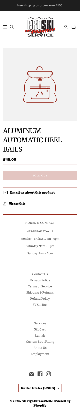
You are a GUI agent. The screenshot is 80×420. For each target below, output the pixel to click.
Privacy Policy (40, 280)
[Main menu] (5, 27)
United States (38, 388)
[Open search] (12, 27)
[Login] (65, 27)
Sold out (39, 175)
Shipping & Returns (40, 292)
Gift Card (40, 329)
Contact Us (40, 274)
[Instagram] (48, 373)
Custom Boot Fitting (40, 342)
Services (40, 323)
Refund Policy (40, 298)
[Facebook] (40, 373)
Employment (40, 354)
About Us (40, 348)
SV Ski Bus (40, 305)
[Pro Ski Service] (40, 26)
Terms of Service (40, 286)
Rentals (40, 335)
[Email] (31, 373)
